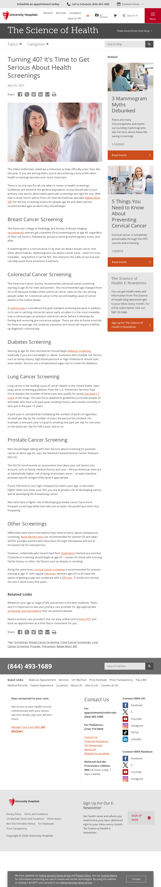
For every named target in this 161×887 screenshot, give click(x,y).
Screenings (21, 642)
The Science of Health (53, 30)
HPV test (67, 577)
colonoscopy (17, 308)
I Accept (136, 879)
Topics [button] (13, 44)
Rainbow (88, 15)
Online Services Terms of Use (55, 875)
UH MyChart (104, 16)
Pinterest (33, 94)
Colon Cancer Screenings (75, 642)
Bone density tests (32, 537)
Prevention (48, 646)
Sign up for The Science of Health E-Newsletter (127, 325)
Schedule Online (130, 4)
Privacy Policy (83, 875)
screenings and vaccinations (25, 611)
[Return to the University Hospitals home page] (20, 15)
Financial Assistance (96, 741)
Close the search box (142, 15)
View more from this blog (133, 31)
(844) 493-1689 (30, 666)
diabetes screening (79, 351)
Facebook (20, 94)
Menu (153, 18)
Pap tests (50, 573)
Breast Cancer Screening (44, 642)
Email (47, 94)
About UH (90, 749)
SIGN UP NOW (137, 818)
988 (86, 770)
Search (149, 44)
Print (54, 94)
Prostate (35, 646)
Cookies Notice (109, 875)
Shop (115, 15)
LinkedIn (40, 94)
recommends (16, 232)
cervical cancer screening (49, 569)
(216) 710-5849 (93, 729)
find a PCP (85, 619)
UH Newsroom (93, 745)
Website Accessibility (97, 753)
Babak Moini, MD (67, 646)
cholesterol (68, 553)
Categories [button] (36, 44)
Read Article (119, 155)
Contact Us (90, 737)
